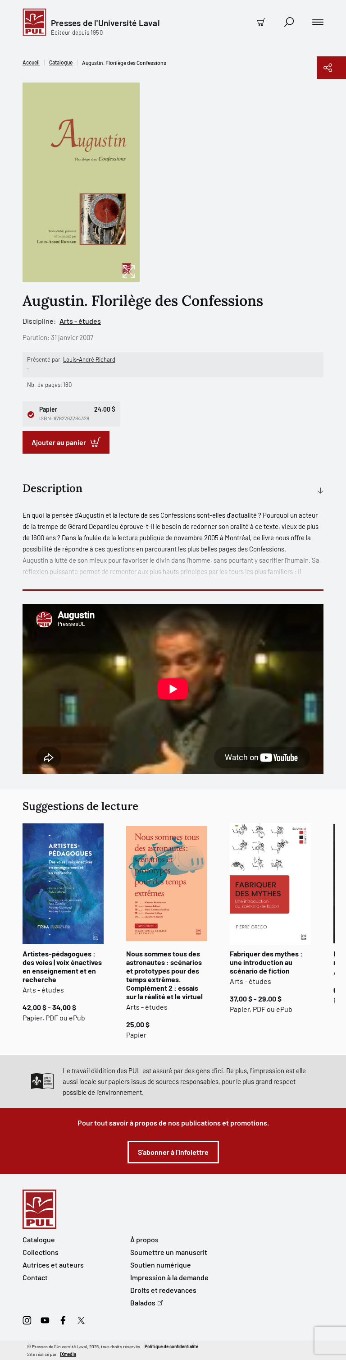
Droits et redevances (163, 1290)
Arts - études (80, 321)
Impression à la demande (169, 1277)
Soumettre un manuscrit (168, 1252)
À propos (144, 1239)
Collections (41, 1252)
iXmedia (68, 1354)
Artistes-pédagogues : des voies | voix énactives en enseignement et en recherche (62, 966)
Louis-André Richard (89, 359)
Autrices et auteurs (53, 1264)
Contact (35, 1277)
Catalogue (61, 62)
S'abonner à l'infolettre (173, 1152)
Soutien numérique (160, 1264)
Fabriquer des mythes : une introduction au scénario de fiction (266, 962)
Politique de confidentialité (171, 1346)
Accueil (31, 62)
